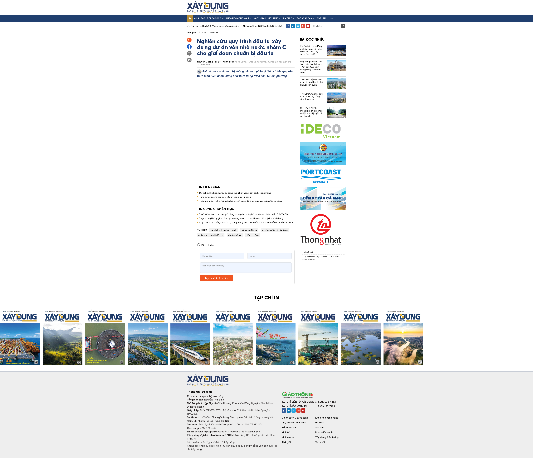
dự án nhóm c (235, 235)
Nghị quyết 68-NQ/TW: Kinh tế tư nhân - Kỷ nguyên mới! (242, 26)
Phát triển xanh (324, 432)
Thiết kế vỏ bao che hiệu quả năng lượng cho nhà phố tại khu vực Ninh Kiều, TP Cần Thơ (244, 214)
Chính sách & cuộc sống (207, 18)
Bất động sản (304, 18)
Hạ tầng (287, 18)
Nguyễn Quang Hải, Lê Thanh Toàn (244, 61)
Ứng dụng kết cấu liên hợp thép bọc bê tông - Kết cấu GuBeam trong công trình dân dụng (311, 67)
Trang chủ (192, 32)
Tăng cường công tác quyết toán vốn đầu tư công (225, 196)
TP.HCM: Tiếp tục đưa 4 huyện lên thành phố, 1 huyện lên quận (311, 82)
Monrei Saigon (315, 257)
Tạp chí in (320, 442)
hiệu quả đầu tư (249, 230)
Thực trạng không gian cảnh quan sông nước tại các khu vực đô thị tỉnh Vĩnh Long (241, 218)
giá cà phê (308, 252)
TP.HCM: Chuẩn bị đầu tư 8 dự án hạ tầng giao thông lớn (311, 96)
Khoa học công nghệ (237, 18)
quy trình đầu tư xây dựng (275, 230)
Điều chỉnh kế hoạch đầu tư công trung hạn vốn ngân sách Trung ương (235, 192)
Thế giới (286, 442)
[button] (331, 18)
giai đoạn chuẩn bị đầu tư (210, 235)
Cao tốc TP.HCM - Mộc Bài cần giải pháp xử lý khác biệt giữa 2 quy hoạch (311, 112)
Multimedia (288, 437)
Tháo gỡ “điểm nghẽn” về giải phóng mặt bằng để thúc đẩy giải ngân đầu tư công (240, 200)
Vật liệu (321, 18)
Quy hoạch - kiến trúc (266, 18)
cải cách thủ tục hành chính (223, 230)
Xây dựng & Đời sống (327, 437)
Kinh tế (286, 432)
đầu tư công (253, 235)
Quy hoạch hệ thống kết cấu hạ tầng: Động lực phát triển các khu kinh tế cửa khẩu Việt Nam (246, 222)
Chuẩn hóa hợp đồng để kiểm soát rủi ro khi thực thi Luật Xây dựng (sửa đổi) (311, 50)
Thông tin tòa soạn (199, 391)
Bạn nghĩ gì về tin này (216, 278)
